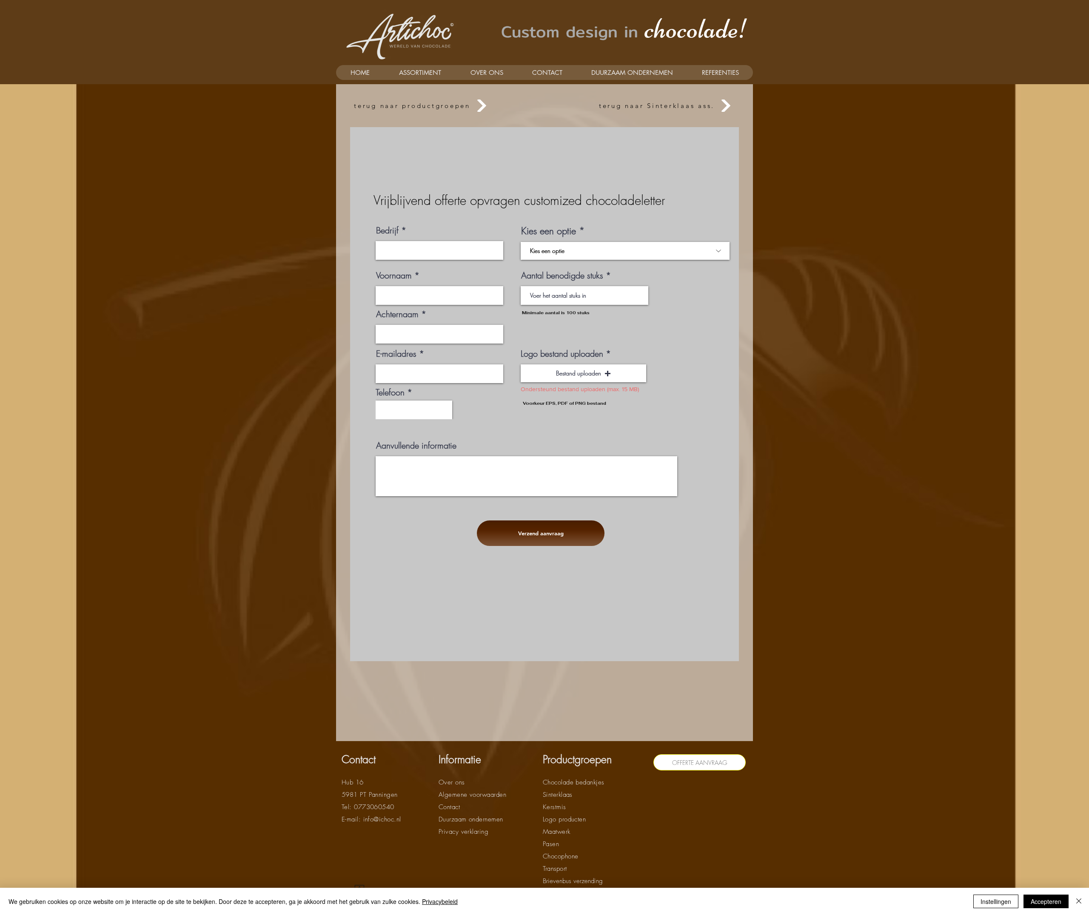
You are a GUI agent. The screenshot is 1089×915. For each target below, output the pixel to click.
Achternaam (397, 314)
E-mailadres (396, 354)
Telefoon (390, 392)
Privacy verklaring (463, 831)
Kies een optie (548, 231)
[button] (583, 373)
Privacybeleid (440, 901)
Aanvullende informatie (416, 445)
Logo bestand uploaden (562, 354)
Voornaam (394, 275)
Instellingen (996, 901)
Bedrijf (387, 230)
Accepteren (1046, 901)
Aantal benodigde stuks (562, 275)
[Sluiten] (1079, 901)
